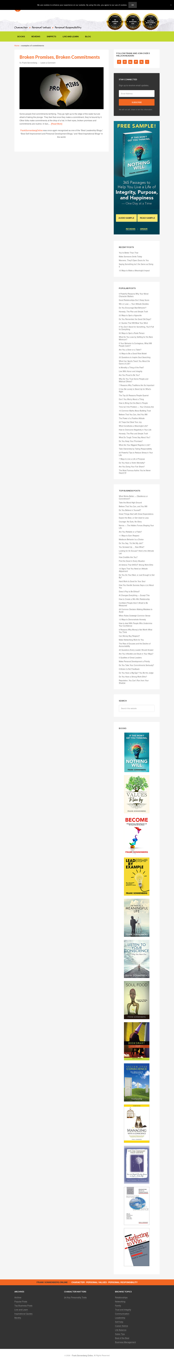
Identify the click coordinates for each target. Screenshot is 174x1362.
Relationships (121, 1297)
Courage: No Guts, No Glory (130, 521)
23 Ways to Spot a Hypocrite (130, 315)
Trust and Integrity (123, 1309)
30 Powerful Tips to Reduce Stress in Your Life (136, 453)
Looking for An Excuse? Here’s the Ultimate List (136, 552)
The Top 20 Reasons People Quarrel (134, 395)
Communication (122, 1313)
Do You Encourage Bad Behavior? (132, 307)
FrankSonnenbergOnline (31, 130)
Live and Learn (21, 1309)
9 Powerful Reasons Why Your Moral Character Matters (133, 294)
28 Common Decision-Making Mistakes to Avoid (135, 610)
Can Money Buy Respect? (129, 636)
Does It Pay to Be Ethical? (129, 591)
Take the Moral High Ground (130, 502)
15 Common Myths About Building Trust (135, 410)
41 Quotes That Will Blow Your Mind (133, 323)
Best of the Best (122, 1338)
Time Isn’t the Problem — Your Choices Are (136, 406)
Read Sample (147, 217)
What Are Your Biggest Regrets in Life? (134, 445)
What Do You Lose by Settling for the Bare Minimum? (136, 338)
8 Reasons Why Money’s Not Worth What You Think (135, 630)
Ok (132, 5)
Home (16, 45)
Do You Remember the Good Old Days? (135, 319)
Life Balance (120, 1329)
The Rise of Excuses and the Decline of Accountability (135, 644)
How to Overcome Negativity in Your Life (135, 429)
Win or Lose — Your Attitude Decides (134, 304)
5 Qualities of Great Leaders (130, 657)
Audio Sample (126, 217)
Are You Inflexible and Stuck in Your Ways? (136, 653)
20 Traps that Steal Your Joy (130, 422)
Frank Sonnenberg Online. (82, 1355)
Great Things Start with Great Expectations (136, 514)
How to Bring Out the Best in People (133, 403)
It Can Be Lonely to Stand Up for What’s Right (135, 390)
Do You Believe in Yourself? (130, 510)
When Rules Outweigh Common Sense (134, 615)
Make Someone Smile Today (130, 256)
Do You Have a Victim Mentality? (132, 462)
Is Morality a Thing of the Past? (131, 367)
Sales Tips (120, 1334)
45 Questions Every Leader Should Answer (136, 650)
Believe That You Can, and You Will (133, 506)
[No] (171, 5)
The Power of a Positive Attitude (132, 418)
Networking (120, 1301)
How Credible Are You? (128, 557)
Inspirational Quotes (23, 1313)
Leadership (120, 1317)
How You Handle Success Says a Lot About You (136, 586)
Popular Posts (20, 1301)
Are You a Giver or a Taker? (130, 349)
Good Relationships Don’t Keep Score (134, 300)
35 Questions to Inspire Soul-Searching (134, 357)
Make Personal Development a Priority (134, 661)
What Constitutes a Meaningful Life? (133, 426)
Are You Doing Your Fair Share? (132, 466)
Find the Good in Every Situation (132, 561)
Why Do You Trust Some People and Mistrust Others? (133, 380)
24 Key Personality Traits (75, 1297)
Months (17, 1317)
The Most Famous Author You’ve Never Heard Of (135, 471)
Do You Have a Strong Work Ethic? (133, 676)
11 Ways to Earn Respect (129, 535)
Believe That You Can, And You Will (133, 414)
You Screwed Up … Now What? (131, 547)
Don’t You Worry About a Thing (131, 399)
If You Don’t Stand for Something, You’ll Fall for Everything (136, 328)
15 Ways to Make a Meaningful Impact (134, 270)
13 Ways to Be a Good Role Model (133, 353)
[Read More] (56, 123)
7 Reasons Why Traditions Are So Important (136, 385)
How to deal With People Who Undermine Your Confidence (135, 624)
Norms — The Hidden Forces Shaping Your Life (136, 526)
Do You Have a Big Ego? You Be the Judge (136, 672)
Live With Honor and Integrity (130, 371)
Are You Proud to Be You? (129, 375)
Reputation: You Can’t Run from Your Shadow (134, 681)
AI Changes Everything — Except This (134, 595)
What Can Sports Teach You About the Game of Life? (134, 362)
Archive (17, 1297)
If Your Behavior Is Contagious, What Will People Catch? (135, 344)
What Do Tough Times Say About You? (134, 437)
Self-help (119, 1321)
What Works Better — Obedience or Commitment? (133, 497)
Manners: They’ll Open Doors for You (134, 260)
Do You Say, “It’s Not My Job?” (131, 543)
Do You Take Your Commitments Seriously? (136, 665)
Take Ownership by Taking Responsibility (135, 448)
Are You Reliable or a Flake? (130, 531)
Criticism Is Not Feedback (129, 669)
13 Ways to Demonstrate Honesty (132, 619)
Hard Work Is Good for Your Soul (132, 581)
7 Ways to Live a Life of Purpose (132, 459)
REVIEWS (130, 228)
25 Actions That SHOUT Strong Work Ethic (136, 564)
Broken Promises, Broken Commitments (59, 57)
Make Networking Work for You (131, 639)
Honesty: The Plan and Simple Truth (133, 311)
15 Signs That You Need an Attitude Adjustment (133, 569)
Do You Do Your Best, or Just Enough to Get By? (137, 576)
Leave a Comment (48, 62)
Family (118, 1305)
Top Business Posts (23, 1305)
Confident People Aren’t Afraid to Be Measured (133, 604)
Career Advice (121, 1325)
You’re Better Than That (128, 252)
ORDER (144, 228)
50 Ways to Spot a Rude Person (132, 333)
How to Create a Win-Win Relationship (134, 599)
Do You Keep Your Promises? (131, 441)
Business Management (125, 1342)
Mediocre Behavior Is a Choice (131, 539)
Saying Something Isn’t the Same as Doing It (136, 265)
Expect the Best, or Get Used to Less (134, 517)
